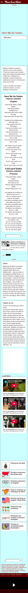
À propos (3, 574)
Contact (8, 574)
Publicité (13, 574)
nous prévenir (11, 393)
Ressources (19, 574)
